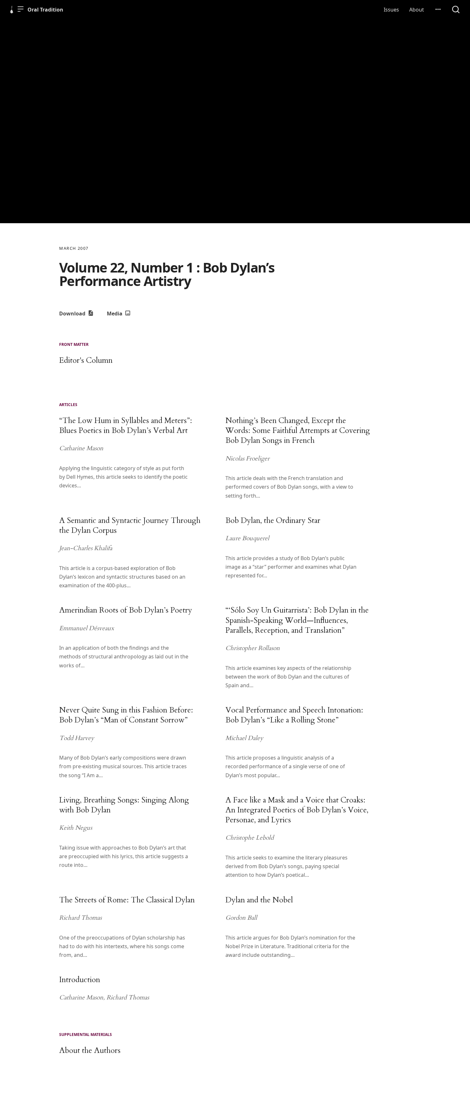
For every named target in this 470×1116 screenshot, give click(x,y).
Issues (391, 9)
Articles (68, 404)
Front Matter (74, 344)
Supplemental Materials (85, 1034)
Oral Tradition (45, 9)
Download (73, 313)
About (416, 9)
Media (115, 313)
